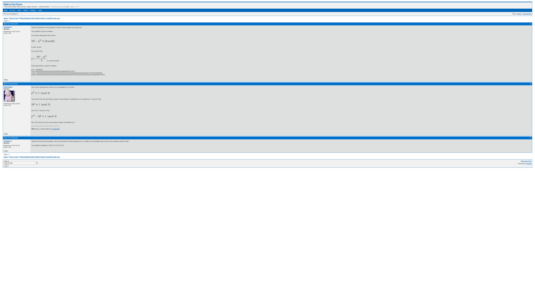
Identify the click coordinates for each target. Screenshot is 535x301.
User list (12, 10)
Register (33, 10)
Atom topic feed (526, 161)
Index (6, 10)
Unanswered (527, 14)
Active (519, 14)
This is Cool (13, 18)
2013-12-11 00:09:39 (11, 138)
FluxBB (528, 163)
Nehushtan (8, 87)
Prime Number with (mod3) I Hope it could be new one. (40, 18)
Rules (19, 10)
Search (25, 10)
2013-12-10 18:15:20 (11, 24)
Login (40, 10)
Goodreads (56, 129)
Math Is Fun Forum (13, 4)
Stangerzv (8, 27)
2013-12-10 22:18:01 (11, 84)
